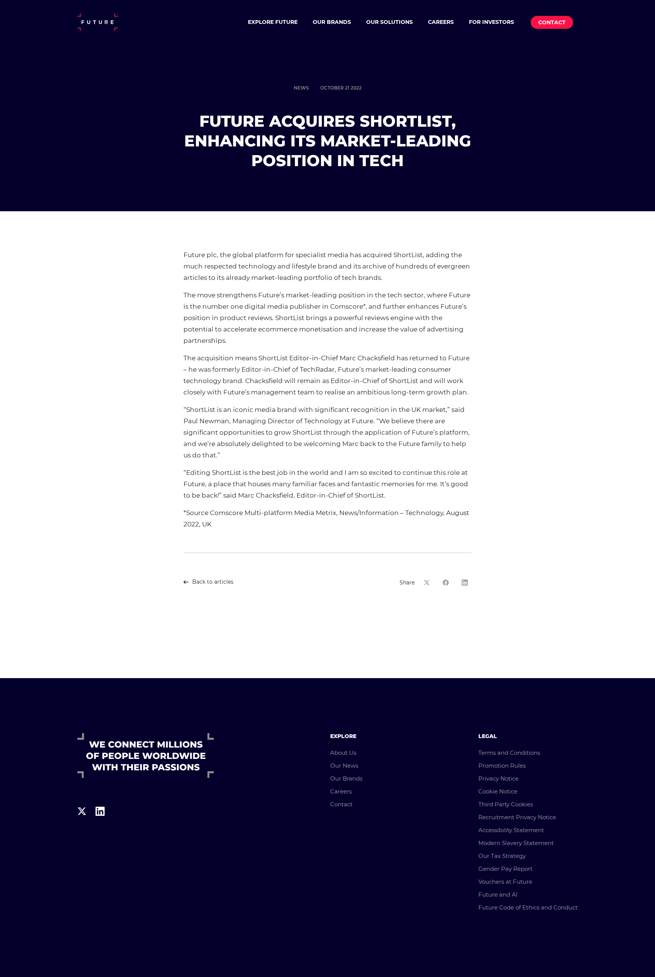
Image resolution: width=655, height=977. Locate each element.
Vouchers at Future (505, 881)
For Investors (491, 22)
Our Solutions (389, 22)
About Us (343, 752)
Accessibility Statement (511, 830)
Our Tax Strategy (502, 855)
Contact (552, 22)
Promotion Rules (502, 765)
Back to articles (212, 581)
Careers (441, 22)
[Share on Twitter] (428, 582)
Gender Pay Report (505, 868)
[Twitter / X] (82, 825)
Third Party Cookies (505, 804)
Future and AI (498, 894)
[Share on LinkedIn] (466, 582)
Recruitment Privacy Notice (517, 817)
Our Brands (332, 22)
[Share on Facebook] (447, 582)
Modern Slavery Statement (516, 843)
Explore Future (273, 22)
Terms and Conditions (509, 752)
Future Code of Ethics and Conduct (528, 907)
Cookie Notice (497, 791)
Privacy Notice (498, 778)
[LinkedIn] (100, 825)
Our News (344, 765)
